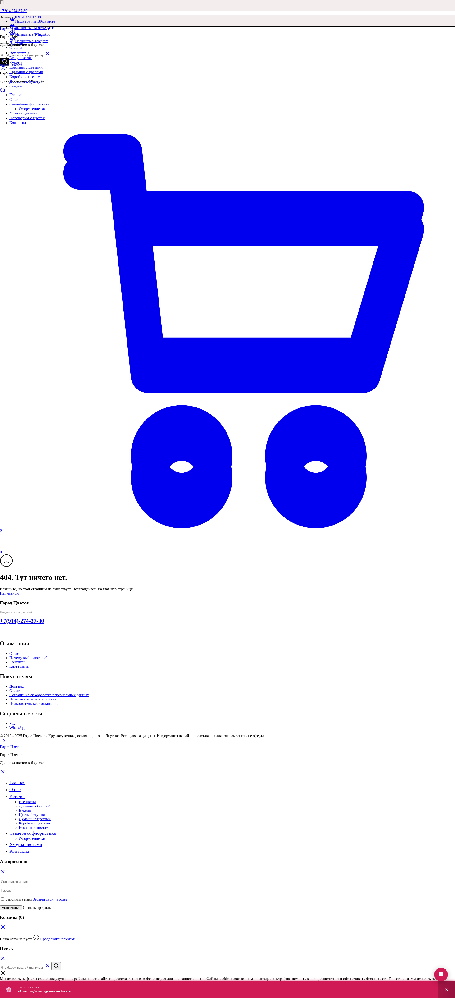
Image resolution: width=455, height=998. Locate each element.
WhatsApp (17, 728)
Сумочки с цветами (26, 72)
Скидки (15, 86)
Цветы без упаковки (35, 815)
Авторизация (11, 908)
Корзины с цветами (26, 67)
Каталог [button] (17, 796)
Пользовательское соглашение (33, 703)
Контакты (17, 662)
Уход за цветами (25, 844)
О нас (14, 653)
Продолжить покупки (57, 939)
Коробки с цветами (25, 76)
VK (12, 723)
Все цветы (27, 802)
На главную (9, 593)
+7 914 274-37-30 (13, 11)
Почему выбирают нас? (28, 658)
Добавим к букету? (34, 806)
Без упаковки (20, 57)
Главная (17, 782)
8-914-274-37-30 (28, 17)
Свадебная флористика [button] (32, 833)
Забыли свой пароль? (50, 899)
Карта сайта (19, 666)
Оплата (15, 47)
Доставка (16, 686)
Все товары (19, 53)
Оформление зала (33, 839)
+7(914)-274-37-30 (22, 621)
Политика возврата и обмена (32, 699)
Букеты (15, 62)
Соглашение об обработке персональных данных (49, 695)
